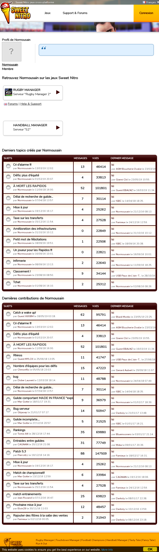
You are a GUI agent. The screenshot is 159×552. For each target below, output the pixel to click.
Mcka (119, 445)
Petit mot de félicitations (30, 239)
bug (15, 376)
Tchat (16, 282)
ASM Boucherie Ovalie (128, 169)
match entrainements (27, 494)
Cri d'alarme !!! (22, 164)
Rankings (19, 430)
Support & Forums (75, 13)
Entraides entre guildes (28, 440)
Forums (13, 104)
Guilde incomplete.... (26, 419)
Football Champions (93, 540)
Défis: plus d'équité (26, 175)
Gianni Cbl (122, 179)
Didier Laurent (26, 380)
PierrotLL (23, 455)
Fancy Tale (148, 540)
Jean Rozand (25, 498)
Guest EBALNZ (124, 190)
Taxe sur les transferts (28, 218)
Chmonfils (23, 369)
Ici (112, 165)
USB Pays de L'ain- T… (128, 275)
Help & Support (30, 104)
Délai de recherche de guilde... (33, 196)
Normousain (10, 65)
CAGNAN (23, 444)
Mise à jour (20, 207)
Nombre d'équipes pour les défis (35, 366)
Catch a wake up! (24, 312)
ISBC (119, 201)
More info (107, 549)
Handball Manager (117, 540)
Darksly (120, 413)
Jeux (47, 13)
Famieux (120, 222)
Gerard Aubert (124, 370)
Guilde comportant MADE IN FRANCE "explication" (42, 398)
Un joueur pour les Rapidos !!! (32, 250)
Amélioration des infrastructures (34, 228)
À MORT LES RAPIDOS (29, 186)
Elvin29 (22, 508)
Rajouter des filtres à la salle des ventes (40, 515)
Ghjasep (22, 412)
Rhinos (17, 355)
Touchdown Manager (68, 540)
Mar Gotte (23, 401)
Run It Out (41, 543)
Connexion (146, 13)
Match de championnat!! (29, 472)
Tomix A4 (23, 434)
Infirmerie (19, 260)
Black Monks (123, 317)
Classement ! (22, 271)
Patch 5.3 (19, 451)
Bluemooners (123, 434)
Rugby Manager (45, 540)
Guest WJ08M (26, 316)
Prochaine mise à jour (27, 504)
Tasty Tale (135, 540)
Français (151, 2)
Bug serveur (21, 408)
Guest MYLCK (25, 359)
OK (150, 549)
